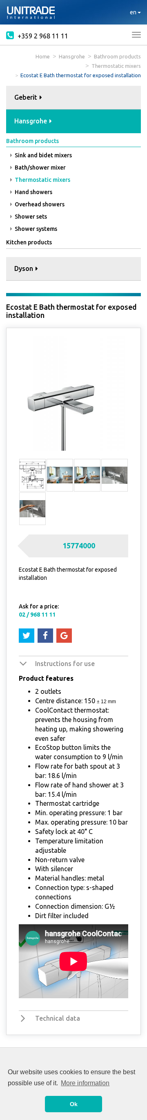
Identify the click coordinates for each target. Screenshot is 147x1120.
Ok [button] (74, 1104)
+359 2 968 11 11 (42, 36)
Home (43, 56)
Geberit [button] (26, 97)
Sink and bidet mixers (42, 155)
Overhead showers (39, 204)
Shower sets (30, 216)
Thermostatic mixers (116, 66)
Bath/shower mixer (39, 167)
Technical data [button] (57, 1018)
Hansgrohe (72, 56)
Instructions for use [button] (65, 663)
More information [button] (85, 1083)
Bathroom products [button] (32, 141)
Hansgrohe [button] (31, 121)
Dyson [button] (24, 268)
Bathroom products (117, 56)
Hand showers (32, 192)
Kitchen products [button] (29, 242)
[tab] (73, 98)
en (134, 12)
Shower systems (35, 229)
